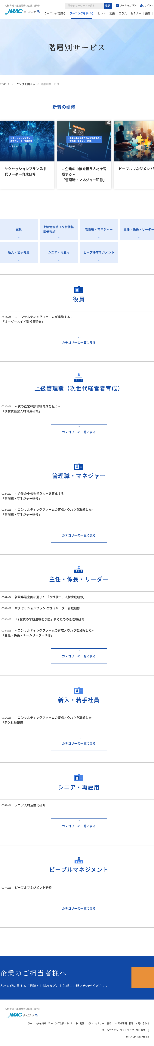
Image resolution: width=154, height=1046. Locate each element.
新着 (131, 1023)
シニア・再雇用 (59, 252)
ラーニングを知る (55, 13)
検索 (108, 5)
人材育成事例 (120, 1023)
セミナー (136, 13)
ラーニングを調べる (81, 13)
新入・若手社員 (19, 252)
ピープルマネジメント (99, 252)
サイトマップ (127, 1030)
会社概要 (140, 1030)
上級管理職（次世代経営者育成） (58, 229)
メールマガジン (128, 5)
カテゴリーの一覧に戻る (79, 342)
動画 (112, 13)
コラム (123, 13)
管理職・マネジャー (99, 229)
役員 (19, 229)
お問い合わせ (142, 1023)
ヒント (102, 13)
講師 (148, 13)
